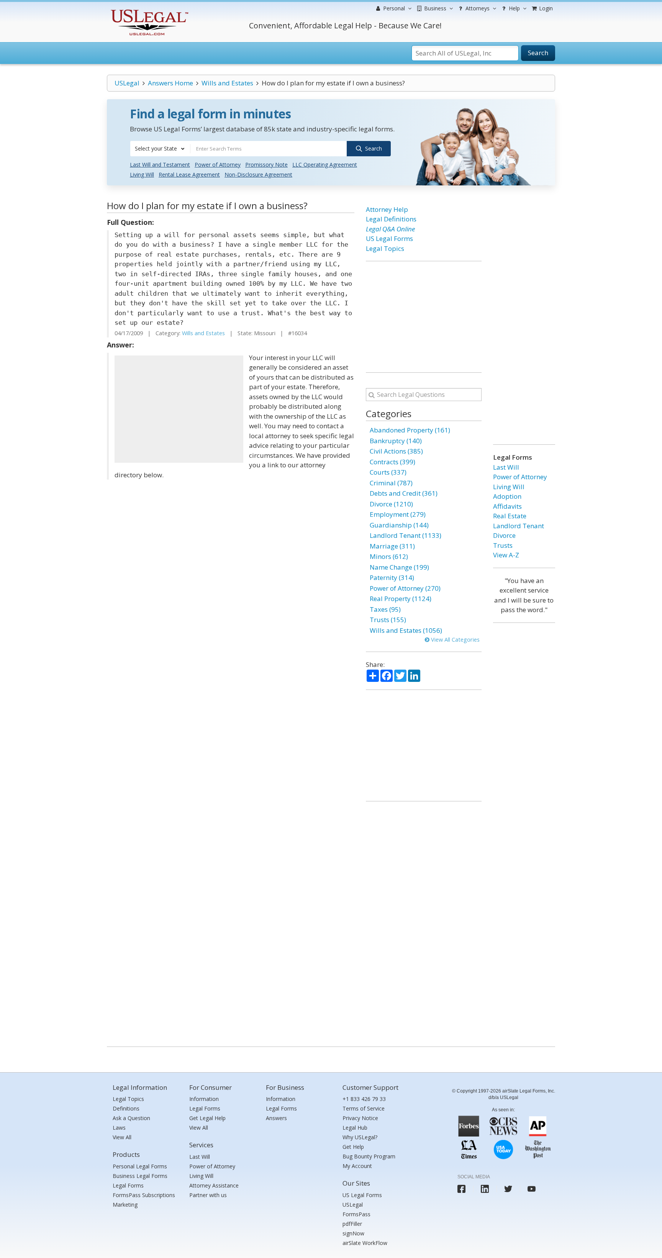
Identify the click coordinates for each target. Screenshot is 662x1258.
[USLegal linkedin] (485, 1189)
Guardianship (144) (399, 525)
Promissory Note (266, 164)
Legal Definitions (391, 219)
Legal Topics (385, 248)
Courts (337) (388, 472)
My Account (357, 1166)
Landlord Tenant (518, 525)
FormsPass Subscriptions (144, 1195)
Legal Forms (128, 1185)
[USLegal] (148, 10)
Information (204, 1098)
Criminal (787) (391, 482)
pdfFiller (352, 1223)
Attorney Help (387, 209)
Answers (276, 1118)
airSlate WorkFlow (364, 1243)
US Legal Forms (389, 238)
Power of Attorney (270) (405, 588)
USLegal (127, 83)
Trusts (503, 545)
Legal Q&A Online (390, 228)
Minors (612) (389, 556)
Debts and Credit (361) (404, 493)
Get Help (353, 1146)
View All (122, 1137)
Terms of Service (363, 1108)
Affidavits (507, 506)
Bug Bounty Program (368, 1156)
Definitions (126, 1108)
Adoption (507, 496)
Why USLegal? (359, 1137)
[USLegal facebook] (461, 1189)
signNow (353, 1233)
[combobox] (160, 148)
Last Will (506, 467)
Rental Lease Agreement (189, 174)
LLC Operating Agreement (324, 164)
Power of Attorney (218, 164)
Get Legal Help (207, 1118)
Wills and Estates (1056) (406, 630)
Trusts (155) (388, 619)
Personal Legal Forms (140, 1166)
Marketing (125, 1204)
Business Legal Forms (140, 1175)
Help (513, 8)
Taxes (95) (385, 609)
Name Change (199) (399, 567)
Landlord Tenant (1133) (405, 535)
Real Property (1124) (400, 598)
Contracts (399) (392, 461)
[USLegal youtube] (532, 1189)
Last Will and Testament (160, 164)
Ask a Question (131, 1118)
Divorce (504, 535)
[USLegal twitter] (508, 1189)
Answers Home (170, 83)
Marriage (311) (392, 546)
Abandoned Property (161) (410, 430)
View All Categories (454, 639)
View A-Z (506, 554)
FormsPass (356, 1214)
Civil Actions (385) (396, 451)
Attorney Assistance (214, 1185)
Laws (119, 1127)
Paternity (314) (392, 577)
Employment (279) (398, 514)
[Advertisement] (179, 409)
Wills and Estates (227, 83)
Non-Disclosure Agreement (258, 174)
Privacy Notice (360, 1118)
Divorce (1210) (391, 504)
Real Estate (509, 515)
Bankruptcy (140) (396, 440)
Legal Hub (354, 1127)
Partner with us (208, 1195)
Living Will (142, 174)
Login (545, 8)
